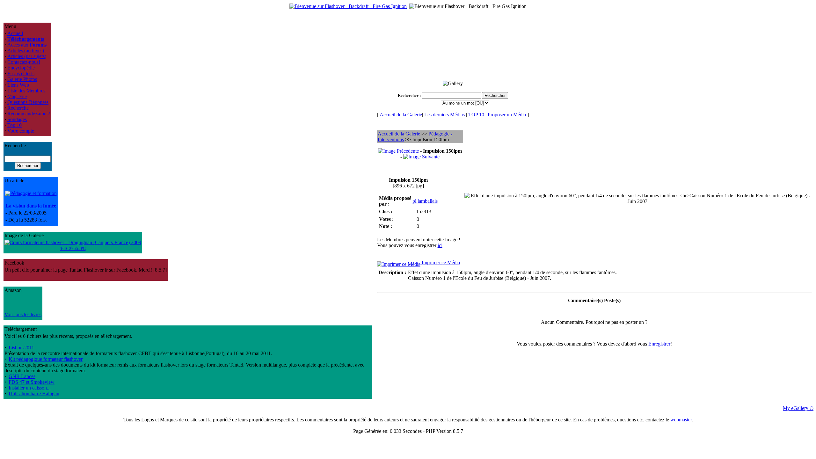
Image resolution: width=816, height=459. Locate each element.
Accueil (15, 33)
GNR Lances (22, 376)
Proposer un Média (507, 114)
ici (440, 245)
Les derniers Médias (444, 114)
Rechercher (408, 95)
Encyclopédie (21, 67)
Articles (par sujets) (26, 56)
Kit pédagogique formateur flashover (46, 359)
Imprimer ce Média (440, 262)
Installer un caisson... (30, 387)
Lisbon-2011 (21, 347)
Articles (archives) (25, 50)
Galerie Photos (22, 79)
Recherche (18, 108)
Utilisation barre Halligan (34, 393)
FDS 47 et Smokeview (32, 382)
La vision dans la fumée (30, 205)
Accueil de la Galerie (401, 114)
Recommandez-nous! (28, 113)
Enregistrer (659, 343)
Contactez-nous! (23, 62)
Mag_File (17, 96)
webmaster (681, 419)
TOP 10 (476, 114)
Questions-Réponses (27, 102)
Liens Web (18, 85)
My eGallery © (798, 408)
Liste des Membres (26, 90)
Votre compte (20, 131)
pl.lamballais (425, 201)
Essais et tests (20, 73)
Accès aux (27, 44)
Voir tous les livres (22, 314)
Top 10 (14, 125)
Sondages (17, 119)
